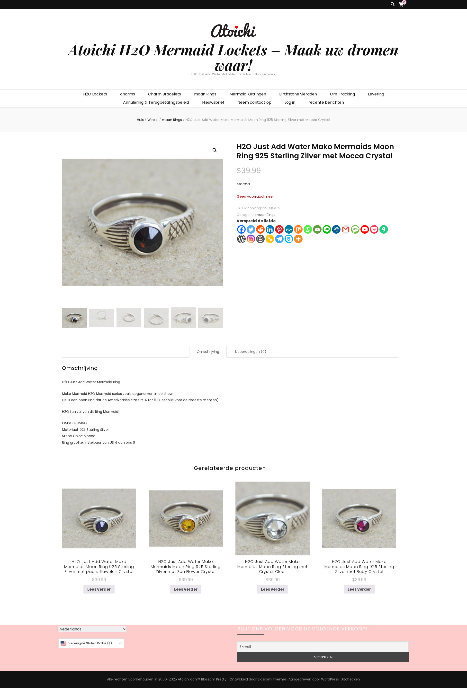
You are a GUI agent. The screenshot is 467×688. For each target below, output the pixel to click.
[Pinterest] (279, 229)
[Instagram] (251, 239)
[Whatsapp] (308, 229)
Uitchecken (350, 679)
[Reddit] (260, 229)
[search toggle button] (393, 4)
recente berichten (326, 102)
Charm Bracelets (164, 94)
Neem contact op (254, 102)
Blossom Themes (272, 679)
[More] (298, 239)
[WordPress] (241, 239)
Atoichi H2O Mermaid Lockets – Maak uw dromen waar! (233, 57)
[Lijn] (327, 229)
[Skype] (289, 239)
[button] (214, 150)
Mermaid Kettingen (247, 94)
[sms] (355, 229)
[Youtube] (364, 229)
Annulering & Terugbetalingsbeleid (156, 102)
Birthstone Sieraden (298, 94)
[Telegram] (279, 239)
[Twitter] (251, 229)
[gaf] (383, 229)
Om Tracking (342, 94)
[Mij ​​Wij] (289, 229)
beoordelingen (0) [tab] (250, 351)
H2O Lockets (95, 94)
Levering (376, 94)
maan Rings (205, 94)
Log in (290, 102)
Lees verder (99, 589)
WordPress (330, 679)
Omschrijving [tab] (208, 351)
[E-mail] (317, 229)
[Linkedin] (270, 229)
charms (127, 94)
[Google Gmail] (345, 229)
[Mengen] (298, 229)
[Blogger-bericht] (260, 239)
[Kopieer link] (270, 239)
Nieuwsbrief (213, 102)
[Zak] (374, 229)
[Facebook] (241, 229)
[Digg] (336, 229)
